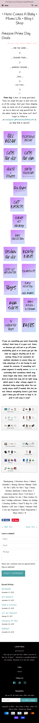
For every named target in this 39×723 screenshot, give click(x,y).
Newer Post (30, 527)
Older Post (8, 527)
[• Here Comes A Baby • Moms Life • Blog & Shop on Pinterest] (19, 683)
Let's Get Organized (9, 613)
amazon (32, 369)
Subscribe (29, 700)
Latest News (19, 646)
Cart (35, 6)
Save (16, 520)
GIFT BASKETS (7, 597)
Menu (6, 5)
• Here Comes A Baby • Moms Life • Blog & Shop (19, 18)
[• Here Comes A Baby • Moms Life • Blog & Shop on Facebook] (14, 683)
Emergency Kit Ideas (10, 620)
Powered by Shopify (25, 709)
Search (19, 671)
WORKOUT (5, 628)
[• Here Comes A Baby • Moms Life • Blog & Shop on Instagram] (25, 683)
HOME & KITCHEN (9, 605)
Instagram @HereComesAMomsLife (19, 119)
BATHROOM (6, 589)
